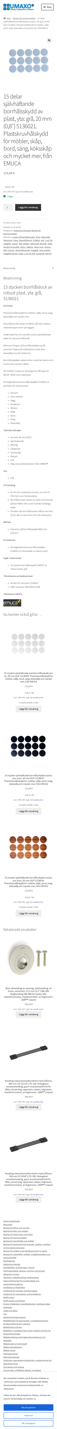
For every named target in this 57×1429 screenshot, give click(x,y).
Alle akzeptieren (28, 1407)
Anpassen (28, 1415)
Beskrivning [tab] (9, 268)
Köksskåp (45, 237)
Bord (38, 237)
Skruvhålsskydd (22, 250)
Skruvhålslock (25, 240)
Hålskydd (34, 243)
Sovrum (10, 250)
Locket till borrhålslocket (23, 237)
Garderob (40, 253)
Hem (9, 18)
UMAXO (29, 247)
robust (15, 243)
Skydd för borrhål (11, 247)
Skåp (50, 243)
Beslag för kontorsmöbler (24, 18)
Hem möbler (44, 250)
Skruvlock (7, 240)
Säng (15, 240)
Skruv (22, 247)
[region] (28, 1400)
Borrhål (43, 243)
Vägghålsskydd (10, 253)
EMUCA (48, 253)
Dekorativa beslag (22, 230)
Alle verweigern (28, 1423)
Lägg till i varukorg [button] (28, 708)
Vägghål (34, 250)
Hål (20, 243)
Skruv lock (38, 247)
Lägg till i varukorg (28, 207)
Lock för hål (29, 253)
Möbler (26, 243)
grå (42, 240)
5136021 (36, 240)
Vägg (20, 253)
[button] (49, 40)
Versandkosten (26, 191)
